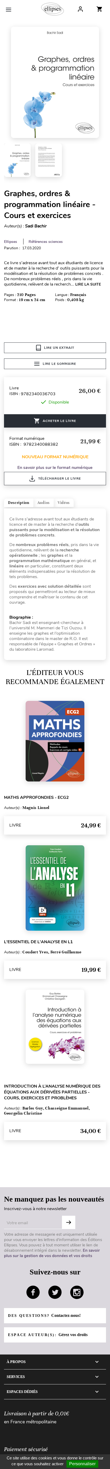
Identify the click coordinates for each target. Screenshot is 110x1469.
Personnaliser (82, 1464)
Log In (80, 9)
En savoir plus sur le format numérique (55, 468)
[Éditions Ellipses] (52, 9)
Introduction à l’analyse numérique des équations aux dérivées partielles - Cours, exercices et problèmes (52, 1092)
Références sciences (46, 241)
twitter (55, 1292)
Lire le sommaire (59, 364)
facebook (33, 1292)
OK (68, 1222)
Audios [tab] (43, 502)
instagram (77, 1292)
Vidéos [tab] (64, 502)
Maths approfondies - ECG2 (36, 797)
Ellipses (10, 241)
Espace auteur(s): (48, 1334)
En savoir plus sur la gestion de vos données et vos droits (52, 1253)
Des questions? (44, 1315)
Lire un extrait (59, 348)
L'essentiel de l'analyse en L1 (38, 942)
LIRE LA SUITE (88, 284)
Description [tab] (18, 502)
